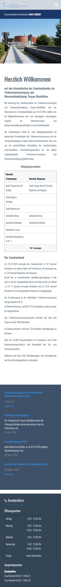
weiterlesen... (9, 406)
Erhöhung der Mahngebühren (16, 415)
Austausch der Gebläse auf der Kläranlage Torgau (26, 464)
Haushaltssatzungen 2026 (15, 441)
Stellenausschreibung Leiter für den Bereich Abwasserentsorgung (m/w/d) (23, 394)
